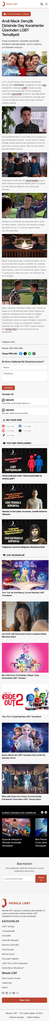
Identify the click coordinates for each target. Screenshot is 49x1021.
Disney (26, 14)
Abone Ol (41, 878)
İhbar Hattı (24, 1000)
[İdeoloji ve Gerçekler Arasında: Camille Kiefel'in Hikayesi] (24, 496)
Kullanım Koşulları (16, 1017)
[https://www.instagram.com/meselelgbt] (17, 993)
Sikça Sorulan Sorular (11, 978)
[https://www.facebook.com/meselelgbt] (3, 993)
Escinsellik (6, 935)
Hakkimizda (7, 983)
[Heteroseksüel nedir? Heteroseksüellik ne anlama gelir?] (24, 460)
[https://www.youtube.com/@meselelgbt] (13, 993)
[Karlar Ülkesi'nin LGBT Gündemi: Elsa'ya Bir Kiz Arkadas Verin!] (25, 737)
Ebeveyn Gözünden (10, 945)
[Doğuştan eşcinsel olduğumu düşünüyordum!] (24, 532)
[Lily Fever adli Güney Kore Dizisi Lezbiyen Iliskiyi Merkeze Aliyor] (25, 616)
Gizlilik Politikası (33, 1017)
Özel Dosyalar (8, 949)
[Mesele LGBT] (9, 4)
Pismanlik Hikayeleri (10, 940)
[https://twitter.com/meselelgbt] (7, 993)
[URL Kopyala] (34, 353)
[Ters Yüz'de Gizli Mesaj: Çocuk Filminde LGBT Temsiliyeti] (25, 575)
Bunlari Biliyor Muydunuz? (13, 968)
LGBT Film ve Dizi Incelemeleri (15, 963)
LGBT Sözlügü (8, 926)
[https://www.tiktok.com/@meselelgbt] (10, 993)
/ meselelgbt (10, 426)
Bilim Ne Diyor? (8, 954)
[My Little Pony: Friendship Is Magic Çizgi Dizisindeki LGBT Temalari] (25, 657)
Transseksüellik (8, 931)
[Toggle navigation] (46, 4)
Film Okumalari (14, 14)
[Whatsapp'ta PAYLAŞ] (29, 353)
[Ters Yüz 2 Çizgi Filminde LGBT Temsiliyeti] (25, 699)
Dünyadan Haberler (10, 959)
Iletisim (5, 987)
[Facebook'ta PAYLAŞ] (20, 353)
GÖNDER (8, 388)
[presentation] (42, 812)
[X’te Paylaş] (25, 353)
